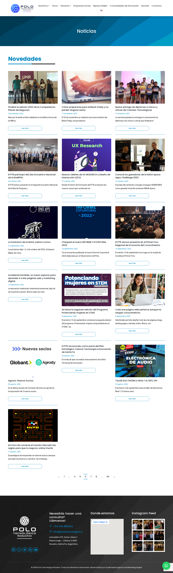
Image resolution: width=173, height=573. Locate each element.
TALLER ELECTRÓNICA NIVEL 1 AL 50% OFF (136, 380)
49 (107, 476)
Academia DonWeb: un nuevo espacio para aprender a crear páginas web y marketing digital (32, 278)
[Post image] (33, 87)
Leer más (25, 128)
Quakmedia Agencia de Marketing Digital (124, 567)
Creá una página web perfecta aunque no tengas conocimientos (138, 311)
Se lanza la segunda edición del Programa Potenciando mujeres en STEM (85, 311)
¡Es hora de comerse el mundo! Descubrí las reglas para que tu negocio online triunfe (32, 447)
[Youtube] (35, 549)
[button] (148, 535)
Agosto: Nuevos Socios (20, 380)
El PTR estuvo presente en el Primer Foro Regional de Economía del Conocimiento (137, 244)
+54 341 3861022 (63, 526)
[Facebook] (13, 549)
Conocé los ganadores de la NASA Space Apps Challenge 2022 (137, 176)
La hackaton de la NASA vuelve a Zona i (29, 242)
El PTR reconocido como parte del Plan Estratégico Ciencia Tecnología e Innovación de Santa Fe (86, 349)
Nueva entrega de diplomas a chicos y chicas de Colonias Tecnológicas (136, 109)
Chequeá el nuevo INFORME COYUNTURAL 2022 (84, 244)
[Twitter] (24, 549)
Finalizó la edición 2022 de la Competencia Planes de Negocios (31, 109)
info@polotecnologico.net (69, 531)
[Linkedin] (30, 549)
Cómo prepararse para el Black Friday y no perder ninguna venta (85, 109)
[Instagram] (19, 549)
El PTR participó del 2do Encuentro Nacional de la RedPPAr (32, 176)
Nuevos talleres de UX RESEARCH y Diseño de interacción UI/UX (86, 176)
